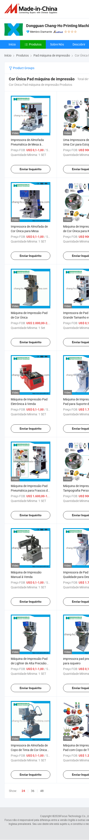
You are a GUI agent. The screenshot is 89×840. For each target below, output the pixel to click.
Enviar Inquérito (30, 169)
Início (12, 44)
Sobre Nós (57, 44)
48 (42, 791)
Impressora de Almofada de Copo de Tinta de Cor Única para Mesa (29, 749)
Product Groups (23, 68)
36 (32, 791)
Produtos (35, 44)
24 (23, 791)
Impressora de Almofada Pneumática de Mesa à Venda (27, 144)
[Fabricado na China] (31, 8)
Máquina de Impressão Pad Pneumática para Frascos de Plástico (30, 490)
